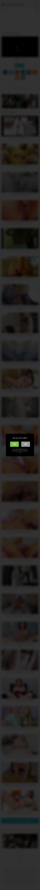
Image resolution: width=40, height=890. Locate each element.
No (25, 444)
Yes (14, 444)
